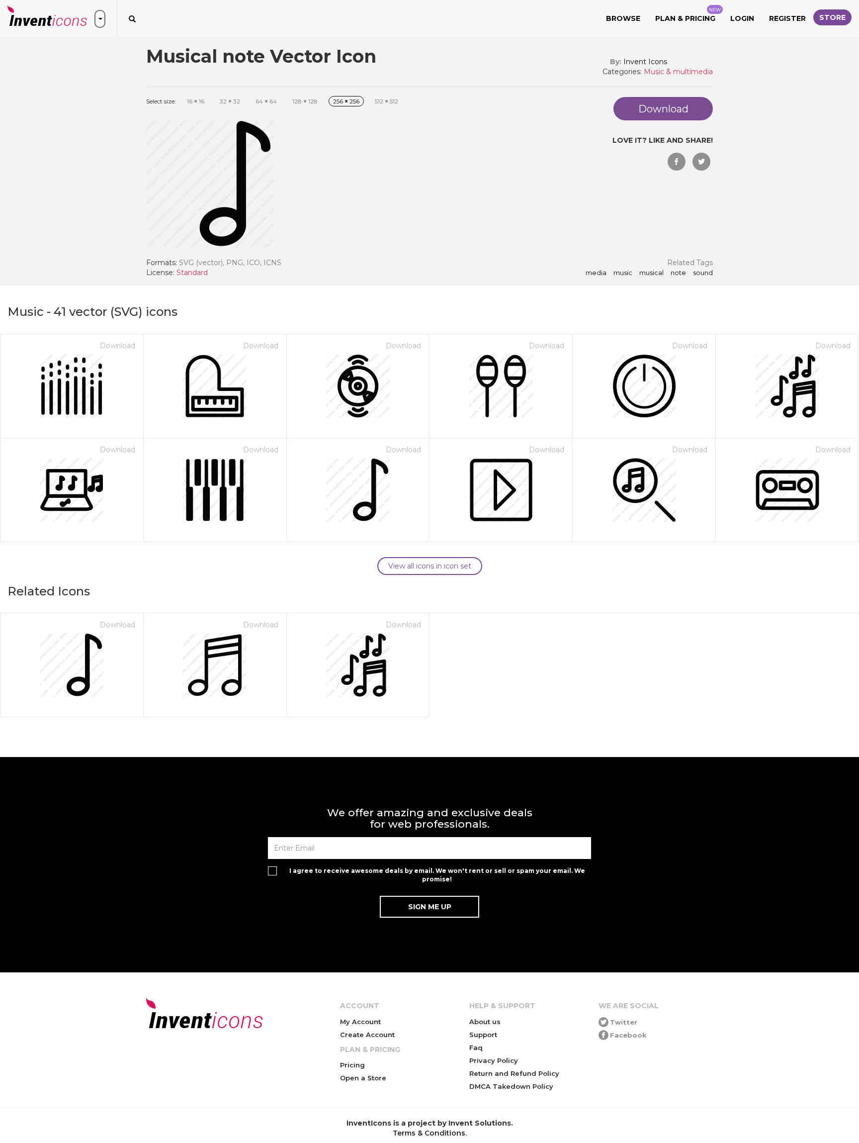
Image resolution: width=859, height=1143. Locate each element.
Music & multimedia (678, 71)
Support (483, 1035)
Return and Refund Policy (514, 1073)
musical (651, 273)
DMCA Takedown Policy (511, 1086)
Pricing (352, 1065)
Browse (623, 18)
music (622, 273)
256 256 (346, 101)
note (678, 273)
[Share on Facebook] (677, 162)
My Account (360, 1022)
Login (742, 18)
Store (832, 17)
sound (703, 273)
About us (485, 1022)
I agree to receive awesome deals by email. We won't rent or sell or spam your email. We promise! (437, 875)
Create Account (367, 1035)
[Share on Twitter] (701, 162)
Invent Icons (645, 61)
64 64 (266, 101)
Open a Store (363, 1078)
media (596, 273)
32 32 (230, 101)
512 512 (386, 101)
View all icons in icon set (429, 566)
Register (787, 18)
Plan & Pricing (688, 15)
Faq (476, 1047)
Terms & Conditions (429, 1133)
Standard (192, 272)
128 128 (305, 101)
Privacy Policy (493, 1060)
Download (117, 345)
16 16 (195, 101)
